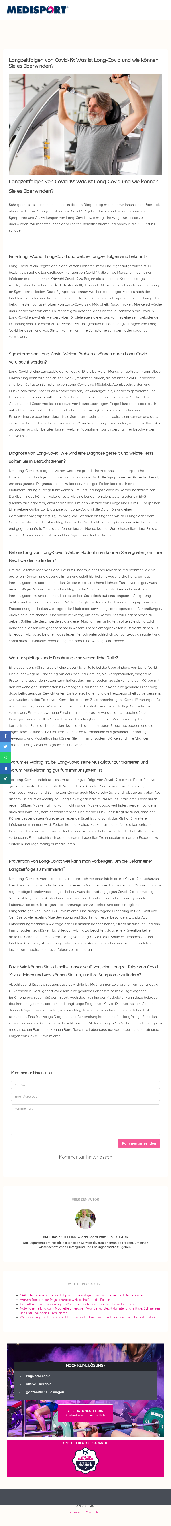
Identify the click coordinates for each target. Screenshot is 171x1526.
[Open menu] (162, 10)
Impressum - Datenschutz (85, 1512)
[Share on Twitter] (5, 747)
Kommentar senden (139, 1143)
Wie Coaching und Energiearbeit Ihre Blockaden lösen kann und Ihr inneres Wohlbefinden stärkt (88, 1317)
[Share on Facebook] (5, 736)
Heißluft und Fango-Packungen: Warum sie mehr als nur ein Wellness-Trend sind (77, 1304)
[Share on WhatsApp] (5, 757)
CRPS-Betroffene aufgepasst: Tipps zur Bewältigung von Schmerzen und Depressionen (82, 1295)
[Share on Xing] (5, 779)
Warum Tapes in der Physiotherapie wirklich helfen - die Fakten (65, 1300)
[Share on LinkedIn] (5, 768)
